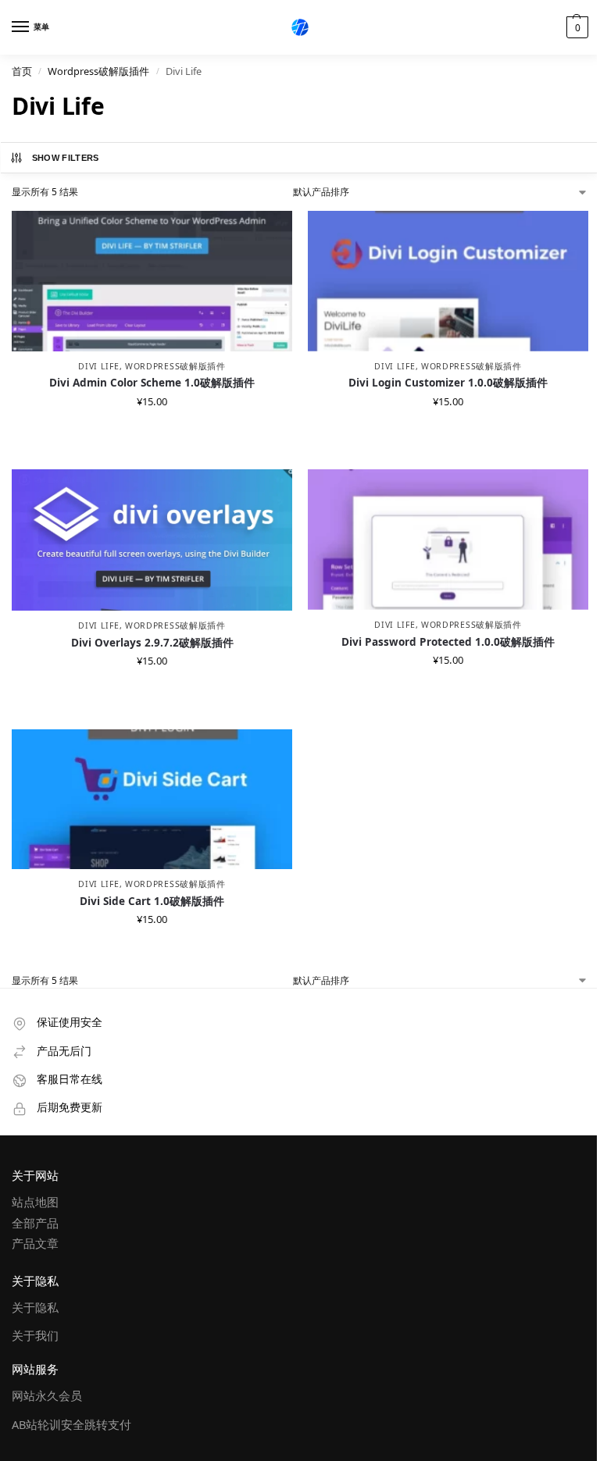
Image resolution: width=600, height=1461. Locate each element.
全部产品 (35, 1223)
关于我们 (35, 1335)
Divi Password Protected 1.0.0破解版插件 (448, 642)
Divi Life (98, 366)
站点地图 (35, 1202)
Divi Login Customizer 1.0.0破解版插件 (448, 383)
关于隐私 (35, 1307)
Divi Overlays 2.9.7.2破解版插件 (152, 643)
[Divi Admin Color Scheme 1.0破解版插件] (152, 281)
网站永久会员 (47, 1395)
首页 (22, 71)
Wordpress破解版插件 (98, 71)
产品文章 (35, 1243)
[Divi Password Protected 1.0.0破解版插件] (448, 539)
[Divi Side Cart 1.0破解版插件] (152, 799)
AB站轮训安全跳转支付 (71, 1424)
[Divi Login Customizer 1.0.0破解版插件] (448, 281)
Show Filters (65, 157)
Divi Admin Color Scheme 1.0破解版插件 (152, 383)
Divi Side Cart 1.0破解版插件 (152, 901)
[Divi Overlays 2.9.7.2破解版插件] (152, 539)
